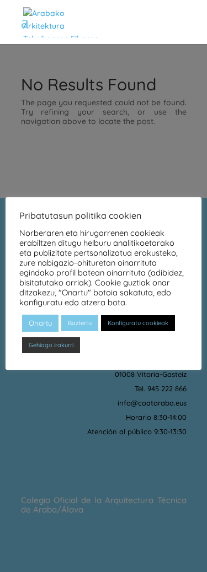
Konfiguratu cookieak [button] (138, 323)
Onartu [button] (40, 323)
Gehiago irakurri (51, 345)
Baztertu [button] (80, 323)
